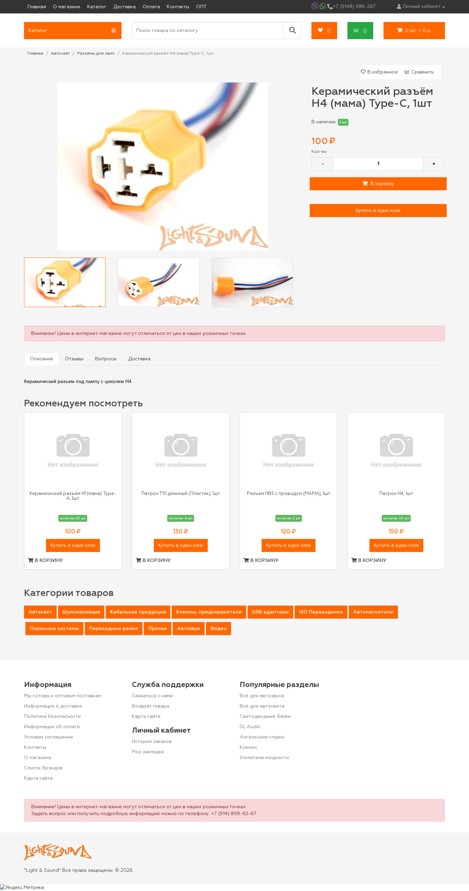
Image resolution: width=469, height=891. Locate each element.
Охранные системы (54, 628)
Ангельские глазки (262, 737)
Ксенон (248, 747)
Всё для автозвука (262, 695)
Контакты (35, 747)
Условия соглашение (48, 737)
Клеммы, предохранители (209, 612)
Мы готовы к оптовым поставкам (62, 695)
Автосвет (40, 612)
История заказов (152, 741)
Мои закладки (148, 751)
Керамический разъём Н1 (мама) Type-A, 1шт (73, 496)
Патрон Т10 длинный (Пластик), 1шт (180, 494)
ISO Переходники (321, 612)
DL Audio (250, 726)
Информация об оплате (52, 726)
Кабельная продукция (138, 612)
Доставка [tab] (139, 359)
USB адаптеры (270, 612)
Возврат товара (150, 706)
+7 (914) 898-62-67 (233, 813)
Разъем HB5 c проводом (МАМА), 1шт (288, 494)
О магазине (38, 757)
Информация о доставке (53, 706)
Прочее (157, 628)
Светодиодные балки (265, 716)
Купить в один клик (378, 210)
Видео (218, 628)
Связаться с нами (152, 695)
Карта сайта (38, 778)
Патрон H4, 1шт (396, 494)
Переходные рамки (113, 628)
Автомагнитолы (373, 612)
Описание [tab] (41, 359)
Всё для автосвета (262, 706)
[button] (73, 30)
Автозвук (188, 628)
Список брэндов (43, 768)
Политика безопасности (52, 716)
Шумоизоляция (81, 612)
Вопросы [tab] (105, 359)
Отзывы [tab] (74, 359)
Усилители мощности (264, 757)
